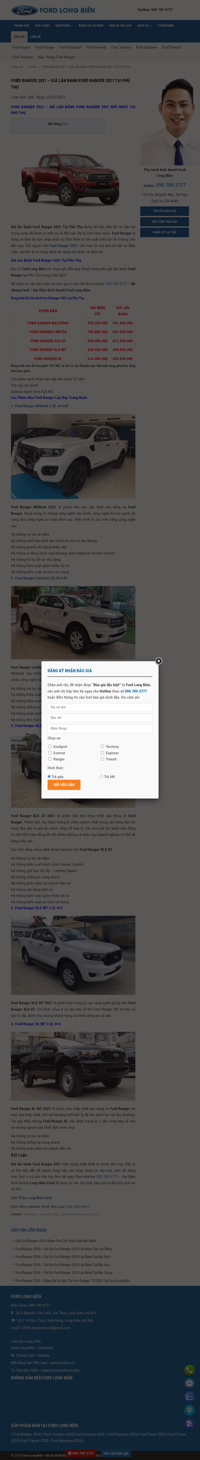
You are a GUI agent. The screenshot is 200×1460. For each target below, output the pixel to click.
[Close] (158, 661)
